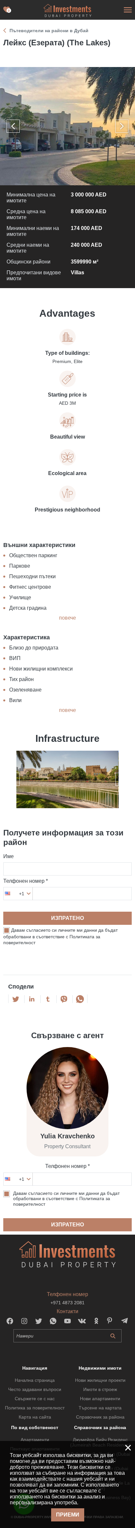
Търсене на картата (100, 1407)
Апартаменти (35, 1439)
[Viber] (64, 999)
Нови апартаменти (100, 1398)
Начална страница (35, 1380)
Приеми (67, 1514)
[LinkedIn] (32, 999)
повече (67, 618)
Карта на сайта (35, 1417)
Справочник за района (100, 1417)
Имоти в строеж (100, 1389)
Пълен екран (67, 126)
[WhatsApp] (80, 999)
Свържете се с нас (35, 1398)
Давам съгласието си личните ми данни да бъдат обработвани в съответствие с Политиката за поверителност (60, 937)
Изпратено (67, 918)
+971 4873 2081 (67, 1302)
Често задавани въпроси (34, 1389)
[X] (16, 999)
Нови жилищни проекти (100, 1380)
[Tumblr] (48, 999)
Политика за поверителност (35, 1407)
